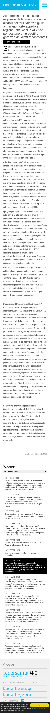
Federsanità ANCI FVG (19, 5)
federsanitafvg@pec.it (17, 695)
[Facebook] (22, 700)
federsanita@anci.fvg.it (18, 689)
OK (40, 705)
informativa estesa (37, 708)
